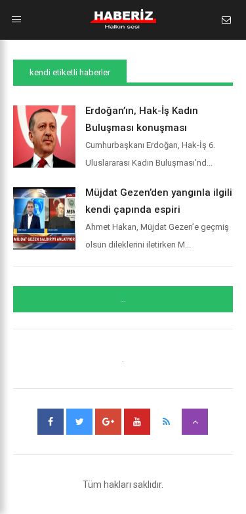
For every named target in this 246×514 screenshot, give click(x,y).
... (123, 299)
